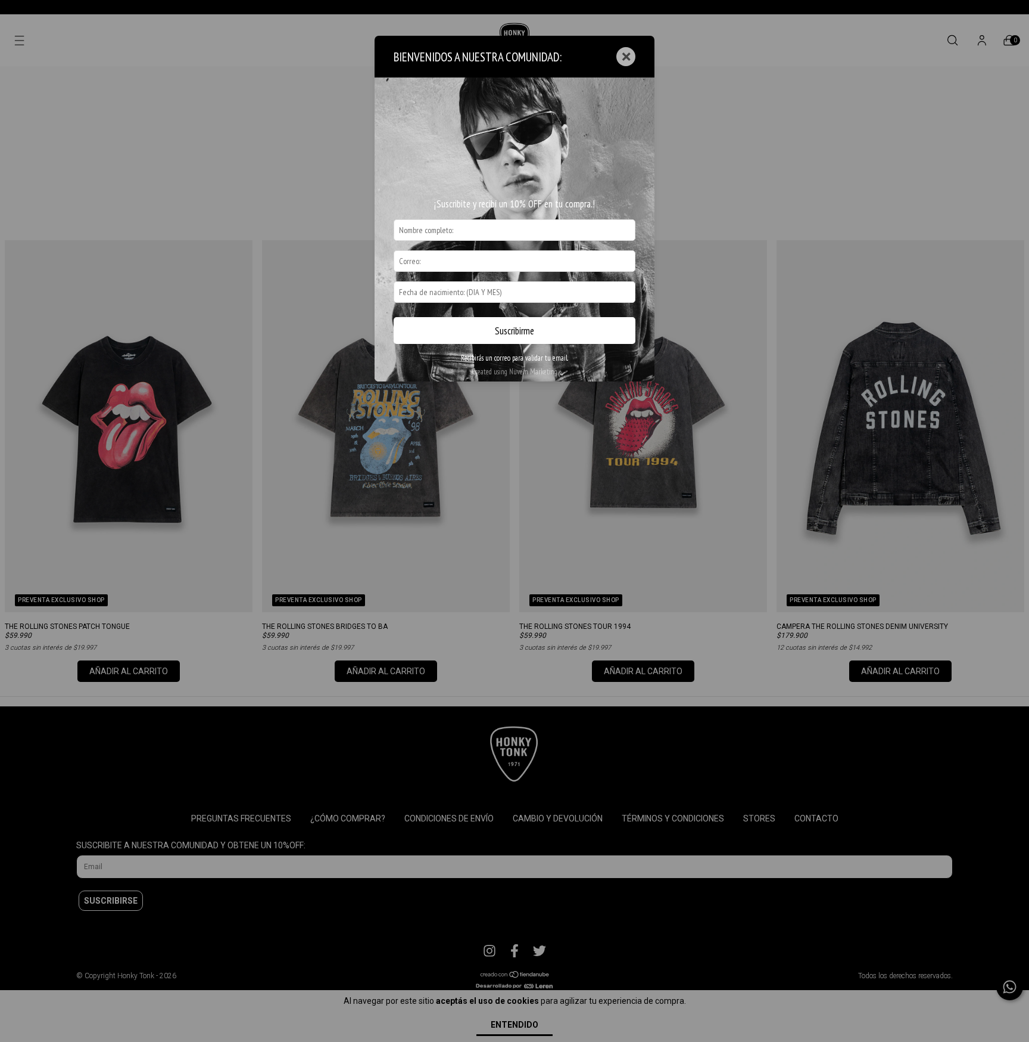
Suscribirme (514, 330)
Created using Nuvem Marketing (514, 372)
